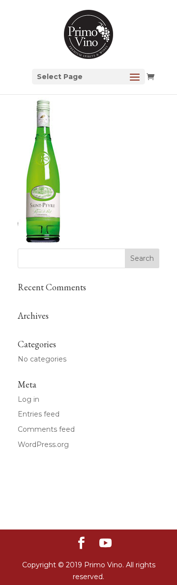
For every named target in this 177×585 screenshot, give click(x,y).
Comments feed (46, 429)
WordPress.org (43, 444)
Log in (28, 399)
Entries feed (38, 414)
